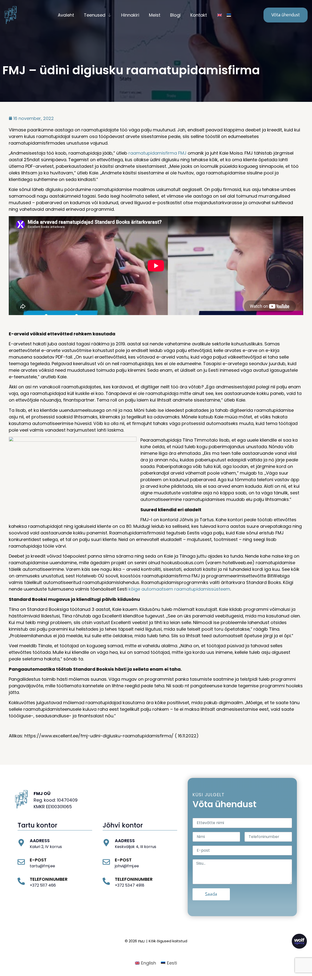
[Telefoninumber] (21, 881)
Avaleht (66, 15)
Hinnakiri (130, 15)
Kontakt (198, 15)
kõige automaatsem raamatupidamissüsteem (179, 589)
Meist (154, 15)
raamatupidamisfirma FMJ (157, 153)
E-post (38, 860)
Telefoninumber (49, 879)
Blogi (175, 15)
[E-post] (21, 862)
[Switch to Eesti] (229, 15)
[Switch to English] (219, 15)
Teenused (94, 15)
